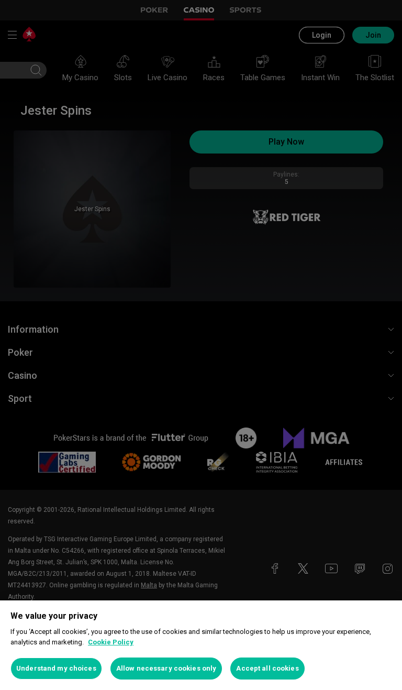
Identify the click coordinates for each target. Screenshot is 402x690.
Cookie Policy (110, 642)
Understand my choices (56, 668)
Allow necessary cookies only (166, 668)
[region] (201, 645)
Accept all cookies (267, 668)
